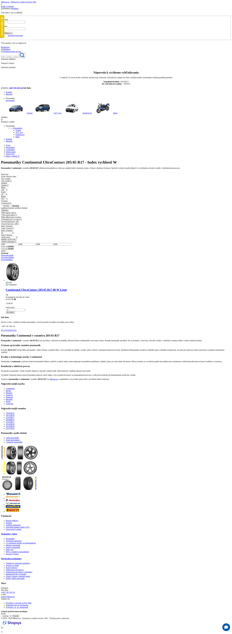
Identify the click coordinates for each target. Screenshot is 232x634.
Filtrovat (5, 210)
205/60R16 (10, 420)
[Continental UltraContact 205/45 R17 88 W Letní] (12, 280)
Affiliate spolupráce (13, 525)
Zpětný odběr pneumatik (15, 578)
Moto (115, 113)
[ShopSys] (12, 625)
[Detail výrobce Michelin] (13, 504)
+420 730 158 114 (16, 88)
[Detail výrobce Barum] (13, 494)
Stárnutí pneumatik (13, 545)
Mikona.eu (54, 379)
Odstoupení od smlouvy (15, 570)
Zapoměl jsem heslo (15, 35)
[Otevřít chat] (226, 627)
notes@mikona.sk (8, 597)
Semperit (9, 395)
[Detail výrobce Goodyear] (13, 507)
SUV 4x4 (57, 113)
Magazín (9, 94)
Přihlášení (14, 9)
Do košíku (10, 312)
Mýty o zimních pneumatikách (17, 552)
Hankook (9, 397)
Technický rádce (9, 534)
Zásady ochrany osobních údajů (18, 576)
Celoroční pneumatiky (14, 442)
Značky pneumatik (13, 547)
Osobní (29, 113)
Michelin (9, 399)
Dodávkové (87, 113)
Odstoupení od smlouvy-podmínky (19, 572)
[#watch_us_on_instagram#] (17, 607)
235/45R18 (10, 424)
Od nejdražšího (7, 260)
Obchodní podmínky (11, 558)
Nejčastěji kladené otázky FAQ (18, 527)
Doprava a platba (12, 565)
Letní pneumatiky (12, 438)
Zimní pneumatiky (13, 440)
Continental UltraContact (36, 289)
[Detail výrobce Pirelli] (13, 511)
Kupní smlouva (12, 568)
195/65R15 (10, 413)
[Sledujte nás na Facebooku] (17, 605)
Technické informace (14, 541)
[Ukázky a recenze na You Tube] (19, 603)
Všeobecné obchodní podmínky (18, 563)
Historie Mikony (12, 521)
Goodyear (9, 404)
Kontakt (9, 92)
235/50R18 (10, 426)
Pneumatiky (10, 100)
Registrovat (5, 47)
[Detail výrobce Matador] (13, 501)
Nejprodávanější (7, 255)
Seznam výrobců (12, 554)
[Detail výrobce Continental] (13, 498)
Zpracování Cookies (13, 529)
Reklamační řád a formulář (16, 574)
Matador (9, 393)
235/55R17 (10, 422)
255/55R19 (10, 428)
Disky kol (9, 550)
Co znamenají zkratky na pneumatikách (21, 543)
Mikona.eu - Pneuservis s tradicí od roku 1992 (18, 2)
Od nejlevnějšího (7, 257)
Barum (8, 391)
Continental (10, 388)
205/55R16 (10, 415)
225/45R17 (10, 417)
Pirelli (8, 402)
